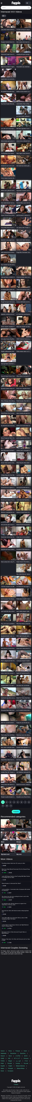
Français (18, 1051)
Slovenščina (13, 1053)
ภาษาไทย (18, 1055)
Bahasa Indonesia (20, 1065)
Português (10, 1068)
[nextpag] (11, 806)
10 (6, 805)
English (10, 1065)
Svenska (18, 1063)
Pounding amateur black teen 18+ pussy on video (13, 863)
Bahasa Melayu (20, 1068)
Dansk (2, 1070)
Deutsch (3, 1055)
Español (3, 1065)
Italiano (2, 1068)
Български (10, 1070)
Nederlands (3, 1053)
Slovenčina (22, 1053)
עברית (26, 1060)
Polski (2, 1063)
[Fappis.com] (16, 3)
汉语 (9, 1058)
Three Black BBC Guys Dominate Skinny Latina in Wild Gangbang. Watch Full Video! (14, 918)
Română (10, 1063)
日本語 (2, 1058)
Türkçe (10, 1051)
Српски (2, 1051)
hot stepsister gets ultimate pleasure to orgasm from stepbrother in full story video (14, 904)
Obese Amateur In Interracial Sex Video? (11, 883)
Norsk (10, 1055)
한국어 (25, 1055)
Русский (26, 1063)
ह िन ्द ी (17, 1058)
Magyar (10, 1060)
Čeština (2, 1060)
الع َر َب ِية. (18, 1060)
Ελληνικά (26, 1058)
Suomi (25, 1051)
